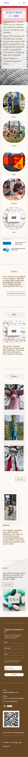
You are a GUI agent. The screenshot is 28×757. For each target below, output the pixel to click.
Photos (14, 146)
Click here (7, 585)
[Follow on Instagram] (4, 706)
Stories (14, 117)
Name (6, 642)
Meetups (14, 203)
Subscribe (14, 674)
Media (14, 174)
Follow (9, 706)
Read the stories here (16, 293)
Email (5, 654)
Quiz (14, 232)
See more (20, 479)
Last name (7, 648)
